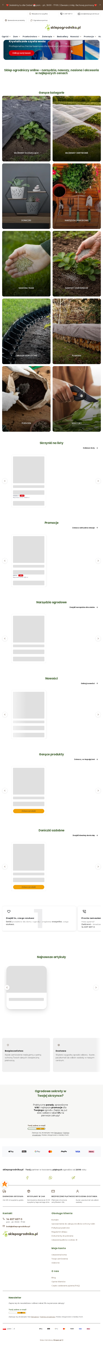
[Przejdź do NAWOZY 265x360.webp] (77, 264)
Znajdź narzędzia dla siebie (82, 607)
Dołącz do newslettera (40, 1129)
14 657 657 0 (67, 14)
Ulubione (56, 1263)
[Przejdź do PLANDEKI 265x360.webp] (77, 331)
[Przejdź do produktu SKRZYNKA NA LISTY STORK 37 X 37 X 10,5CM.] (28, 477)
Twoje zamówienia (60, 1259)
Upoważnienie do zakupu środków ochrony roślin (73, 1224)
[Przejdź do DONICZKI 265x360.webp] (26, 196)
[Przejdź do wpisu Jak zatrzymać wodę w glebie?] (26, 979)
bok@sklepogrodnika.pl (90, 14)
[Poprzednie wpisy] (7, 987)
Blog (54, 1277)
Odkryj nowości (88, 683)
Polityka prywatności (61, 1228)
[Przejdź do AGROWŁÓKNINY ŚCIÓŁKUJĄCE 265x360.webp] (26, 128)
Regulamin (58, 1133)
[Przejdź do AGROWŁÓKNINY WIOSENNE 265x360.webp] (77, 128)
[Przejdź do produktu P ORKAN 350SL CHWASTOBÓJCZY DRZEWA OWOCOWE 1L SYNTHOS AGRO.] (28, 712)
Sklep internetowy (50, 1340)
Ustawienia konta (59, 1255)
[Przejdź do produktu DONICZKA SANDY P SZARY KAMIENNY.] (28, 864)
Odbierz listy (89, 448)
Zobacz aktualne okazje (83, 527)
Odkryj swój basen (21, 53)
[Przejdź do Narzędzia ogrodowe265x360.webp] (77, 196)
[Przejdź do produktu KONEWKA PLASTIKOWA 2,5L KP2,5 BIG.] (28, 636)
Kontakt (55, 1220)
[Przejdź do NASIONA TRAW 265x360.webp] (26, 264)
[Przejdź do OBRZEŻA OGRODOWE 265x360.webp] (26, 331)
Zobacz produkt (29, 811)
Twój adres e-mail (36, 1125)
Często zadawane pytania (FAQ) (66, 1286)
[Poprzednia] (3, 5)
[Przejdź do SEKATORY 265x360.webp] (77, 399)
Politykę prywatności (47, 1317)
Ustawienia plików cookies (63, 1240)
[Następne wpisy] (96, 987)
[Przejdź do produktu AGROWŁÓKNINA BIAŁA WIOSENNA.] (28, 788)
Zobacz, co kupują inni (84, 759)
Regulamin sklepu (59, 1232)
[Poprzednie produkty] (5, 481)
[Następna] (100, 5)
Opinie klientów (59, 1282)
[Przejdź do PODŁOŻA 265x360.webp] (26, 399)
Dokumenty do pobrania (62, 1236)
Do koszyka (29, 503)
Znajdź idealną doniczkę (84, 835)
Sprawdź (26, 160)
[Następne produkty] (98, 481)
